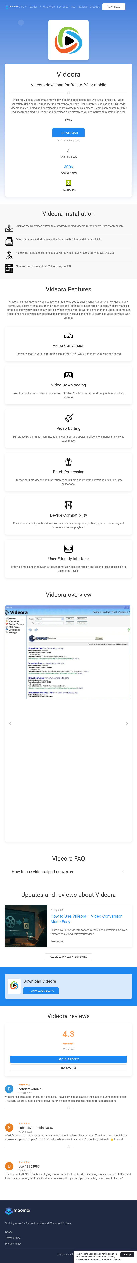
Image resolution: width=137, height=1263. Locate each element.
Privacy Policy (13, 1243)
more (68, 119)
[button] (21, 23)
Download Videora (42, 990)
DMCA (9, 1232)
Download (113, 6)
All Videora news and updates (68, 956)
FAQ (73, 6)
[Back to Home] (11, 6)
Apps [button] (21, 6)
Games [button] (33, 6)
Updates (95, 6)
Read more (57, 941)
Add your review (69, 1059)
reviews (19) (68, 1067)
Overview (49, 6)
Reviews (82, 6)
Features (62, 6)
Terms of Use (13, 1238)
